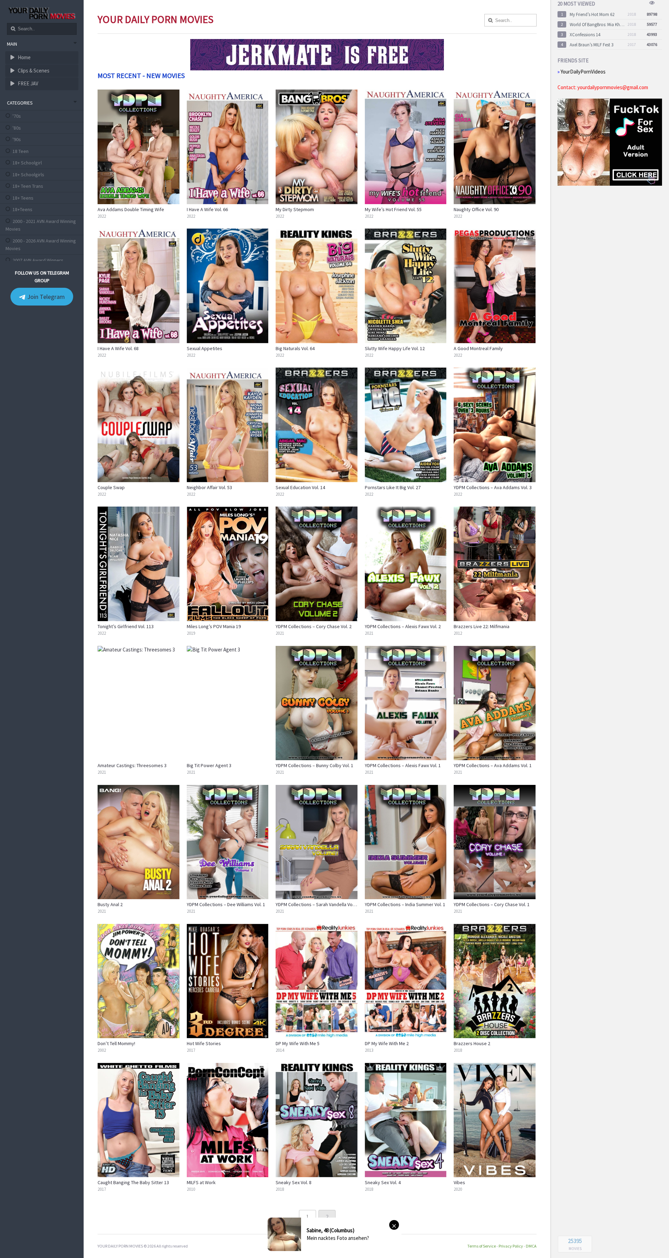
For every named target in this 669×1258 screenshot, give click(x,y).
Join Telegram (45, 297)
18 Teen (21, 151)
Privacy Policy (511, 1246)
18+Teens (22, 209)
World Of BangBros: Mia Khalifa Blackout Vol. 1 (597, 25)
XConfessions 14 (585, 35)
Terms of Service (481, 1246)
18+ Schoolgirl (27, 163)
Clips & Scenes (33, 70)
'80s (17, 128)
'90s (17, 139)
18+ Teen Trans (28, 186)
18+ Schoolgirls (28, 174)
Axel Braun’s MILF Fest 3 (591, 45)
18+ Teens (23, 198)
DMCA (531, 1246)
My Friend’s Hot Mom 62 (592, 14)
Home (24, 57)
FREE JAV (27, 83)
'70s (17, 116)
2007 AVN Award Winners (38, 260)
